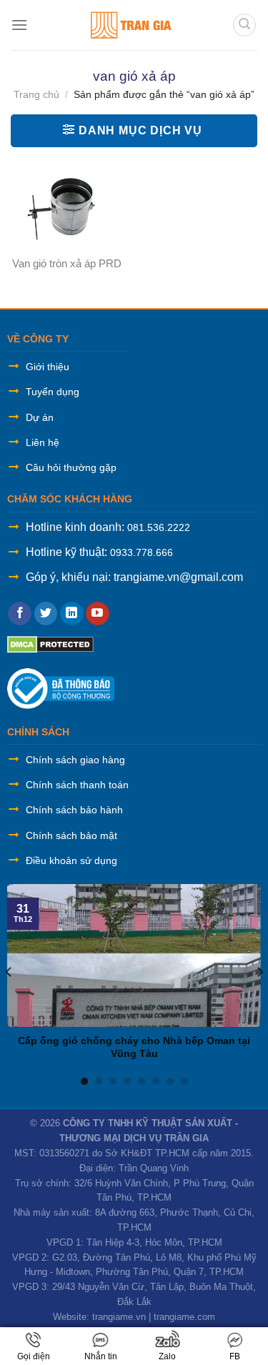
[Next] (259, 972)
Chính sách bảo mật (71, 835)
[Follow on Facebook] (19, 614)
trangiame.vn (119, 1316)
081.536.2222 (158, 527)
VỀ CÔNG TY (38, 338)
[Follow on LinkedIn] (72, 614)
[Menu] (19, 24)
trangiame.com (184, 1316)
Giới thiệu (47, 366)
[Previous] (9, 972)
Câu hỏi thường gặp (71, 467)
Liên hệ (42, 442)
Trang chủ (36, 94)
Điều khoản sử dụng (71, 860)
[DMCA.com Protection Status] (50, 643)
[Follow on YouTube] (97, 614)
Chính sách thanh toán (77, 784)
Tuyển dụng (52, 391)
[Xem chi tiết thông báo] (60, 688)
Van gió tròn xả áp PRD (66, 263)
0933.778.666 (141, 552)
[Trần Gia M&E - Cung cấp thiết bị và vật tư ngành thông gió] (130, 25)
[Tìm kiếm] (244, 25)
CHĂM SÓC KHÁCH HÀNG (69, 499)
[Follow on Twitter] (46, 614)
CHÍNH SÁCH (38, 732)
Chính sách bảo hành (74, 809)
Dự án (40, 417)
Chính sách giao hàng (75, 759)
